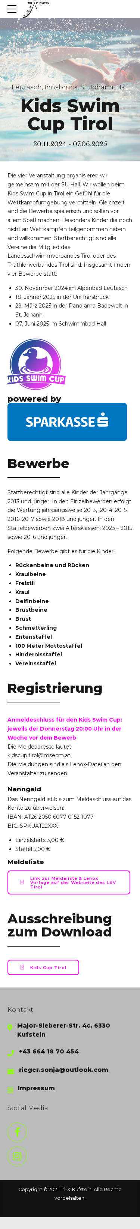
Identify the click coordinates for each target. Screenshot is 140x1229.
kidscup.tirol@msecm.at (38, 755)
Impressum (36, 1088)
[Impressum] (10, 1090)
